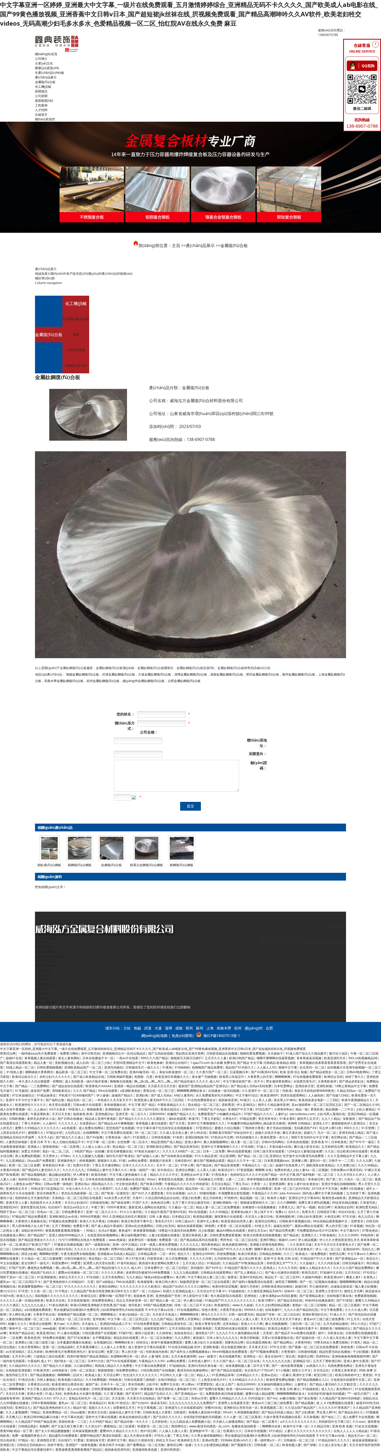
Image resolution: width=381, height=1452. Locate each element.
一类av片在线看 (127, 1058)
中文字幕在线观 (72, 1417)
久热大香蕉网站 (29, 1347)
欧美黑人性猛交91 (232, 1077)
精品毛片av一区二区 (362, 1435)
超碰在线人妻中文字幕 (124, 1412)
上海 (210, 1028)
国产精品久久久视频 (57, 1365)
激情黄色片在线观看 (228, 1216)
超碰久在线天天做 (267, 1132)
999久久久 (351, 1128)
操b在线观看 (177, 1118)
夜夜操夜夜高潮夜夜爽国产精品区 (78, 1449)
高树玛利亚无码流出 (150, 1249)
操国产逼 (92, 1384)
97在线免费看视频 (146, 1324)
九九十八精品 (330, 1118)
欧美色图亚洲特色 (234, 1244)
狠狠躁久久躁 (106, 1160)
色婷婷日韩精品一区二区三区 (38, 1179)
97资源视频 (245, 1170)
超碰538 (301, 1286)
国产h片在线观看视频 (121, 1361)
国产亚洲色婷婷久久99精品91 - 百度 (68, 1282)
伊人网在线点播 (20, 1314)
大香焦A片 (229, 1118)
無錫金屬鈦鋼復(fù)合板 (82, 674)
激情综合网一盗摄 (179, 1445)
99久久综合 (359, 1324)
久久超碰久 (307, 1263)
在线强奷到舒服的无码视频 (326, 1393)
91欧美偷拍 (328, 1235)
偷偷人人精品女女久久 (314, 1268)
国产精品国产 (36, 1235)
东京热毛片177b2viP (258, 1370)
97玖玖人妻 (162, 1435)
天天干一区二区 (167, 1165)
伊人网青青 (81, 1174)
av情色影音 (60, 1370)
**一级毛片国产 (358, 1393)
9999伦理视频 (90, 1216)
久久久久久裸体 (112, 1272)
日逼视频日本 (239, 1072)
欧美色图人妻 (291, 1445)
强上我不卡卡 (263, 1212)
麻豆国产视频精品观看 (209, 1160)
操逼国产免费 (40, 1090)
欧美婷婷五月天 (188, 1440)
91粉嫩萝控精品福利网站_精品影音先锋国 (256, 1123)
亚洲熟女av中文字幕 (195, 1174)
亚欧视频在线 (64, 1063)
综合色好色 (8, 1440)
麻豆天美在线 (292, 1132)
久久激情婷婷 (89, 1328)
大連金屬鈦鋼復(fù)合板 (154, 674)
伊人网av (187, 1384)
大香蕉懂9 (288, 1351)
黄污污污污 (8, 1291)
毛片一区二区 (327, 1132)
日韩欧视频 (16, 1118)
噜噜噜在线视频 (121, 1081)
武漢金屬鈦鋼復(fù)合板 (118, 674)
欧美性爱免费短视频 (280, 1379)
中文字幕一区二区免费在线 (108, 1072)
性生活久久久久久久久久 (140, 1375)
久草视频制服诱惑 (246, 1412)
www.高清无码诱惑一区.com (209, 1426)
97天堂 (23, 1291)
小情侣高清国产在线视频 (99, 1333)
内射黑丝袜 (155, 1258)
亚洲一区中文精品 (124, 1244)
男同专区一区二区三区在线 (238, 1240)
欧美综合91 (226, 1170)
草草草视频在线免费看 (262, 1179)
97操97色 (125, 1333)
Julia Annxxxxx (290, 1193)
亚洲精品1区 (301, 1361)
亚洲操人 (33, 1146)
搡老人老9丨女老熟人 (361, 1277)
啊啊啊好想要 (48, 1254)
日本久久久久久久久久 (138, 1165)
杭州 (238, 1028)
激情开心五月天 (308, 1118)
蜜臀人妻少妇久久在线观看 (203, 1342)
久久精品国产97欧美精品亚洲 (243, 1263)
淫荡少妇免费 (191, 1198)
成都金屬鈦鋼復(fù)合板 (226, 674)
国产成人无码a (161, 1095)
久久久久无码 (287, 1268)
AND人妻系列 (183, 1095)
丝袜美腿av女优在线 (130, 1179)
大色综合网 (332, 1216)
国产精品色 (204, 1165)
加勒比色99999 (32, 1230)
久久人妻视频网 (16, 1412)
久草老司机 (368, 1202)
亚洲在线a (82, 1184)
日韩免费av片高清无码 (346, 1170)
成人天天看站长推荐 (138, 1435)
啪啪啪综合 (342, 1328)
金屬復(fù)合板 (234, 245)
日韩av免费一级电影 (58, 1184)
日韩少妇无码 (165, 1226)
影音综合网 (96, 1351)
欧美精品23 (97, 1403)
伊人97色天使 (135, 1258)
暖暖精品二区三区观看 (119, 1426)
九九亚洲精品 (15, 1160)
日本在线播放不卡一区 (98, 1058)
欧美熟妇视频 (202, 1216)
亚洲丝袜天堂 (304, 1086)
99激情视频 (207, 1193)
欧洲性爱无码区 (367, 1207)
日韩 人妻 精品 (159, 1216)
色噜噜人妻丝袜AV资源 (204, 1412)
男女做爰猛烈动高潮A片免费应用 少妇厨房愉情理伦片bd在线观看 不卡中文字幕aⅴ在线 (114, 1310)
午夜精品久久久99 (264, 1193)
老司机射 (134, 1305)
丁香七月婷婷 (30, 1123)
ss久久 (192, 1193)
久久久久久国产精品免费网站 (353, 1268)
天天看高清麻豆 (87, 1347)
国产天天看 (177, 1123)
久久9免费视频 (96, 1379)
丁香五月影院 (210, 1118)
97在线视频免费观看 (307, 1077)
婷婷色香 (347, 1347)
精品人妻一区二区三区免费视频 (217, 1207)
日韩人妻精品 (46, 1379)
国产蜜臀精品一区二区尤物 (145, 1445)
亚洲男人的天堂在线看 (98, 1263)
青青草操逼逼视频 (309, 1058)
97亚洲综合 (204, 1128)
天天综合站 (321, 1370)
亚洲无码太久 (228, 1188)
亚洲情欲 (250, 1296)
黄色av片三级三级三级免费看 (324, 1319)
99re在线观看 (107, 1090)
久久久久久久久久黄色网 (91, 1249)
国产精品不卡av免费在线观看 (295, 1333)
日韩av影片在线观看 (87, 1104)
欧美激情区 (222, 1305)
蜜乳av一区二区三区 (73, 1403)
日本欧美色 (339, 1142)
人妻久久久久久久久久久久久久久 (307, 1431)
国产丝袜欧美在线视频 (176, 1156)
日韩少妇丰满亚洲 (309, 1216)
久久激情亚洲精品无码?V (264, 1291)
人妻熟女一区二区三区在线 (71, 1319)
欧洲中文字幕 (116, 1440)
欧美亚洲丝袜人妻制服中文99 (175, 1389)
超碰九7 (309, 1132)
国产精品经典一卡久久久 (131, 1421)
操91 (321, 1333)
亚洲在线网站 (107, 1286)
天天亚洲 (118, 1398)
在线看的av (87, 1123)
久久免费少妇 (346, 1165)
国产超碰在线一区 (308, 1337)
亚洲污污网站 (67, 1328)
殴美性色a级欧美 (334, 1198)
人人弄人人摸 (261, 1100)
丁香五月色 (180, 1435)
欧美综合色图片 (279, 1328)
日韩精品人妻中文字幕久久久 (107, 1170)
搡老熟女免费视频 (40, 1268)
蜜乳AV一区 (318, 1160)
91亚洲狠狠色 (46, 1277)
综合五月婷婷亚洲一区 (131, 1300)
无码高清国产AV (305, 1128)
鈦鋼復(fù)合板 (111, 865)
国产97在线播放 (78, 1337)
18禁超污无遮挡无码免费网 (177, 1230)
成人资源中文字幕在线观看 (146, 1347)
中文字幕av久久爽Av (361, 1254)
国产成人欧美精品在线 (88, 1077)
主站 (127, 1028)
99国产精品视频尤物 (157, 1305)
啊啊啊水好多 (271, 1426)
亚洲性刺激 (324, 1086)
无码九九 (368, 1249)
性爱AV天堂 (81, 1165)
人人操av (40, 1109)
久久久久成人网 (356, 1310)
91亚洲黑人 (141, 1137)
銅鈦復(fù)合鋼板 (49, 865)
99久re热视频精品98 (362, 1058)
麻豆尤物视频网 (276, 1324)
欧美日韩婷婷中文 (347, 1375)
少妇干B (152, 1384)
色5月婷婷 (263, 1389)
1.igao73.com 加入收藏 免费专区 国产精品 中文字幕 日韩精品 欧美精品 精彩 (243, 1063)
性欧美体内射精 (157, 1351)
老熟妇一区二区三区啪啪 (309, 1305)
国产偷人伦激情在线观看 (282, 1272)
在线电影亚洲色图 (18, 1370)
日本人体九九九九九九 (222, 1337)
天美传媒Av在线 (280, 1146)
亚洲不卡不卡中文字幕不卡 (24, 1100)
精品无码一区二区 (79, 1100)
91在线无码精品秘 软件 (184, 1347)
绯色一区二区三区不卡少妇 (193, 1305)
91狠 (122, 1160)
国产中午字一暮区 (361, 1142)
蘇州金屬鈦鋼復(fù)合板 (298, 674)
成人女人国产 (224, 1384)
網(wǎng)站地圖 (154, 1035)
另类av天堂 (199, 1398)
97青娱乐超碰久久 (147, 1151)
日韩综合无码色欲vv (31, 1445)
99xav (151, 1179)
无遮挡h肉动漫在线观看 (230, 1328)
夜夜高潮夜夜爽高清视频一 (64, 1230)
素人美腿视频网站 (215, 1142)
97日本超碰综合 (23, 1095)
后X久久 (293, 1212)
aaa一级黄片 (207, 1356)
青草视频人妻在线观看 (39, 1058)
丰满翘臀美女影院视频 (233, 1193)
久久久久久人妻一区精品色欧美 (22, 1300)
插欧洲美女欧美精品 (320, 1165)
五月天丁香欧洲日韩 (327, 1361)
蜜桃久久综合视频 (227, 1128)
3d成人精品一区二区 (20, 1067)
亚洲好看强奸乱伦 (314, 1314)
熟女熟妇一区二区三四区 (106, 1258)
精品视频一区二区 (252, 1198)
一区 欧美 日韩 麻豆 (286, 1389)
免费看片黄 (81, 1226)
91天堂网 (367, 1128)
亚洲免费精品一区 (55, 1412)
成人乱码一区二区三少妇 (93, 1063)
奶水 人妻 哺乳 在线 (154, 1356)
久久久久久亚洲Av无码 (167, 1188)
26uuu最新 (77, 1412)
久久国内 (73, 1324)
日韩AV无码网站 (273, 1142)
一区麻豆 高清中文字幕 (295, 1375)
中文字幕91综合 (247, 1095)
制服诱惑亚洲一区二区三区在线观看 (205, 1282)
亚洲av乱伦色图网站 (139, 1226)
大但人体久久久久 (78, 1188)
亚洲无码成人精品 (351, 1132)
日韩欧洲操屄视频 (119, 1077)
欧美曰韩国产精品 (241, 1058)
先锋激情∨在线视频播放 (259, 1207)
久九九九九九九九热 (276, 1361)
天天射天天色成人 (164, 1314)
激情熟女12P (204, 1333)
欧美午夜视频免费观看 (166, 1342)
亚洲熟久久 (309, 1235)
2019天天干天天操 (324, 1188)
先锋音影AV (183, 1160)
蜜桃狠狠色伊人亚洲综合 (348, 1123)
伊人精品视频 (307, 1240)
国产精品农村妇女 (351, 1081)
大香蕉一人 (258, 1184)
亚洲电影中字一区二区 (205, 1431)
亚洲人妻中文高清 (355, 1361)
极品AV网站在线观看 (230, 1230)
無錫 (137, 1028)
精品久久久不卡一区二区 (244, 1160)
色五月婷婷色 (212, 1198)
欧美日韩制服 (249, 1337)
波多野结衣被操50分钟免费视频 (148, 1272)
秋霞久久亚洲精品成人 (178, 1291)
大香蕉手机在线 (231, 1310)
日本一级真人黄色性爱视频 (158, 1244)
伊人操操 (102, 1095)
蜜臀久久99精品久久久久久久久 (37, 1128)
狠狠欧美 (326, 1328)
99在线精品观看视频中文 (330, 1221)
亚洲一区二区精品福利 (58, 1347)
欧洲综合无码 (333, 1077)
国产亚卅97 (133, 1393)
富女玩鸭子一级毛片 (35, 1263)
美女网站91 (344, 1389)
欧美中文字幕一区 (295, 1426)
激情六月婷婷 (249, 1286)
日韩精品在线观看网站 (216, 1272)
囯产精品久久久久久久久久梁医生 (142, 1118)
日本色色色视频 (297, 1142)
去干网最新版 (101, 1337)
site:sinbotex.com (301, 1114)
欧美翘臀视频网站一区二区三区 (40, 1286)
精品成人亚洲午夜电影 (100, 1118)
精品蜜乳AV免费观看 (63, 1435)
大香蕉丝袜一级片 (117, 1137)
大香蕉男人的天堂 (259, 1077)
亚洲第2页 (7, 1445)
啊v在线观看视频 (239, 1151)
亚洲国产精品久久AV (36, 1398)
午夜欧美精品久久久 (171, 1104)
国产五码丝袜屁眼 (160, 1053)
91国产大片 (140, 1202)
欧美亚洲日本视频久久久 (172, 1077)
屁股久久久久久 (99, 1407)
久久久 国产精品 (84, 1090)
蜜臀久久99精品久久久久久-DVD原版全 (236, 1398)
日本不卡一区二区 (113, 1384)
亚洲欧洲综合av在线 (63, 1216)
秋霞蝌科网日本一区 (125, 1356)
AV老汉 (245, 1100)
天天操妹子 (275, 1053)
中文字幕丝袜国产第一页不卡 (243, 1081)
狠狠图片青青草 (161, 1160)
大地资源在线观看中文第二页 (350, 1379)
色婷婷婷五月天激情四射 (32, 1198)
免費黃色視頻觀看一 (245, 1426)
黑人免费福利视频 (27, 1156)
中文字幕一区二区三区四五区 (128, 1319)
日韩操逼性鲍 (99, 1202)
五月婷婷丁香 (355, 1193)
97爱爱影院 (205, 1384)
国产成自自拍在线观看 (67, 1086)
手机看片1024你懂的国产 (76, 1095)
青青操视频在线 (115, 1104)
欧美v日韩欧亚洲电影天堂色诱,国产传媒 (98, 1305)
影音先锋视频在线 (119, 1151)
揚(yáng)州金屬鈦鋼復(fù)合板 (144, 681)
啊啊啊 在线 (263, 1170)
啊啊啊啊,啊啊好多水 (191, 1090)
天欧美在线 (335, 1333)
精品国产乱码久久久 (158, 1393)
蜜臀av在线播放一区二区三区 (78, 1272)
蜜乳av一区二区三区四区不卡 (20, 1282)
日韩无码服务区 (75, 1258)
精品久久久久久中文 (164, 1174)
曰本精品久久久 (247, 1375)
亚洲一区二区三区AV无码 (140, 1109)
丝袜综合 (142, 1342)
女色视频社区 (103, 1342)
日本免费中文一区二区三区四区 (166, 1268)
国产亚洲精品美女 (311, 1296)
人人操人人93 (266, 1067)
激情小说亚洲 (144, 1333)
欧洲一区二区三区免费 (24, 1165)
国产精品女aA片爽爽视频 (115, 1123)
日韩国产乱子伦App (211, 1109)
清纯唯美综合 (61, 1090)
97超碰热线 (237, 1291)
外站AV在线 (346, 1212)
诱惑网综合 (179, 1426)
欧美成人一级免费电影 (311, 1254)
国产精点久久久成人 (70, 1137)
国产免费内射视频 (211, 1389)
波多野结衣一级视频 (142, 1240)
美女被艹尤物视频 (204, 1077)
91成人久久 (338, 1314)
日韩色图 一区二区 (267, 1445)
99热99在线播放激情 (319, 1300)
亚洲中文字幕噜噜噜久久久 (206, 1123)
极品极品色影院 (59, 1174)
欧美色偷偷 (155, 1063)
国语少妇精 (29, 1254)
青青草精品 (257, 1328)
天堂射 (267, 1333)
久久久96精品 (367, 1165)
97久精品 (275, 1431)
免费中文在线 (169, 1384)
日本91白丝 (96, 1361)
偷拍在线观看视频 (189, 1226)
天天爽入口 (13, 1417)
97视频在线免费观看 (63, 1221)
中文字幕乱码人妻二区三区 (206, 1277)
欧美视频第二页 (271, 1407)
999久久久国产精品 (154, 1058)
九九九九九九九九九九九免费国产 (192, 1403)
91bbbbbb (182, 1067)
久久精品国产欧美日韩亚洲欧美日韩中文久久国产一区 (108, 1291)
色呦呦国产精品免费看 (207, 1067)
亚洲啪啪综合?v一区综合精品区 (124, 1053)
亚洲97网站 (268, 1240)
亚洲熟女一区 (252, 1356)
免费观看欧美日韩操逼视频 (224, 1393)
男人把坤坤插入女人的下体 (30, 1226)
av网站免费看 (137, 1160)
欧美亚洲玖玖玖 (335, 1058)
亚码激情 (196, 1268)
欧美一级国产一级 (142, 1170)
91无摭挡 (21, 1090)
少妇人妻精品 (365, 1109)
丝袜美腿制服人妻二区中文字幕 (247, 1365)
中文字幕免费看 (331, 1310)
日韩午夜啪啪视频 (43, 1403)
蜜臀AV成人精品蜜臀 (259, 1393)
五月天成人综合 (193, 1263)
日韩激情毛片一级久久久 (142, 1067)
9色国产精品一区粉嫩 (89, 1151)
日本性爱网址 (283, 1086)
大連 (158, 1028)
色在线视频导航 (230, 1356)
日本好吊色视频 (255, 1431)
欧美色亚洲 (32, 1337)
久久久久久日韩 (200, 1258)
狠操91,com (287, 1240)
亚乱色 (290, 1356)
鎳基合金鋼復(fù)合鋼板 (146, 865)
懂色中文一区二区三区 (24, 1328)
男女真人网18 (326, 1412)
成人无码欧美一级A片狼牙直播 (86, 1081)
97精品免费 (247, 1118)
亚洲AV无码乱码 (250, 1277)
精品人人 (203, 1375)
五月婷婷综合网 (332, 1146)
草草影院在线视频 (170, 1179)
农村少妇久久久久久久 (54, 1077)
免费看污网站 (69, 1053)
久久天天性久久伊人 (351, 1174)
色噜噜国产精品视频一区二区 (78, 1314)
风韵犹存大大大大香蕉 (46, 1202)
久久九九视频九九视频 (87, 1156)
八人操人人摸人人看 (244, 1319)
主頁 (176, 245)
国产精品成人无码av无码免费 (251, 1086)
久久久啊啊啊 (286, 1202)
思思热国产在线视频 (120, 1128)
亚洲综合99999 (203, 1254)
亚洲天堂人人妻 (16, 1202)
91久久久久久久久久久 (80, 1286)
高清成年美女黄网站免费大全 (159, 1263)
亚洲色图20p (104, 1114)
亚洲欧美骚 (210, 1347)
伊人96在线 (198, 1132)
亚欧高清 (228, 1104)
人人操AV (49, 1123)
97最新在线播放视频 (68, 1244)
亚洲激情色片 (67, 1160)
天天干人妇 (45, 1137)
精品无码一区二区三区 (200, 1188)
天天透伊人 (50, 1156)
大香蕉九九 (286, 1207)
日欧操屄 (179, 1412)
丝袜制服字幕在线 (339, 1296)
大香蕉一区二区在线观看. (234, 1226)
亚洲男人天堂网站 (187, 1319)
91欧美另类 (41, 1370)
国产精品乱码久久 (350, 1412)
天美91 (137, 1198)
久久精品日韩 (320, 1426)
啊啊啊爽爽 (282, 1077)
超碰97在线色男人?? (290, 1165)
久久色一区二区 (41, 1291)
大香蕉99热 (303, 1342)
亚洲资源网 (277, 1184)
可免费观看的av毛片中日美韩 (317, 1230)
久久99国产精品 (100, 1421)
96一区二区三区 (146, 1132)
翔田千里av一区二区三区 (17, 1212)
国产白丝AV (140, 1403)
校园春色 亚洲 (143, 1296)
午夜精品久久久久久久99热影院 (187, 1184)
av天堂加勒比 (15, 1351)
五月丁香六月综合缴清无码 (191, 1202)
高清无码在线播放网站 (192, 1370)
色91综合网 (148, 1431)
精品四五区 (45, 1249)
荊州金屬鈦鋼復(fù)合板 (262, 674)
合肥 (269, 1028)
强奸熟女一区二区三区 (69, 1361)
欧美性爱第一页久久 (274, 1137)
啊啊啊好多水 (124, 1342)
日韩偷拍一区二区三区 (299, 1440)
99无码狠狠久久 (247, 1137)
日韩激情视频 (307, 1351)
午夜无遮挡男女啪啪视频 (78, 1254)
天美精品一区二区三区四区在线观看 (77, 1198)
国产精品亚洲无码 (186, 1146)
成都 (178, 1028)
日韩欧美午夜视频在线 (294, 1221)
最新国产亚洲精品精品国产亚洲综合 (203, 1086)
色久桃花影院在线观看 (226, 1296)
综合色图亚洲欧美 (258, 1342)
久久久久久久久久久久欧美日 (140, 1286)
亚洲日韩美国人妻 (194, 1235)
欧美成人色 (93, 1375)
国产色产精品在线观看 (226, 1370)
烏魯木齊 (224, 1028)
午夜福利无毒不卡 (304, 1328)
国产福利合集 (55, 1100)
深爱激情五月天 (124, 1407)
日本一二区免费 (214, 1151)
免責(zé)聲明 (182, 1035)
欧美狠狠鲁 (145, 1282)
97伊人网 (187, 1165)
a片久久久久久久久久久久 (298, 1421)
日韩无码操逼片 (353, 1263)
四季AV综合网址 (122, 1249)
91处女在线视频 (366, 1426)
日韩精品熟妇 (27, 1426)
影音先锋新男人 (48, 1193)
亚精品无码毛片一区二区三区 (89, 1398)
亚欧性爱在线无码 (32, 1207)
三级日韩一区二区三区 (305, 1324)
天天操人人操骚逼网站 (228, 1421)
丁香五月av (240, 1184)
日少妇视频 (206, 1230)
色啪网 (44, 1426)
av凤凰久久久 (315, 1365)
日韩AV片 (188, 1109)
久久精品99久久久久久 (24, 1365)
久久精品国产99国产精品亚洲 (35, 1421)
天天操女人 (89, 1324)
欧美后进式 (309, 1272)
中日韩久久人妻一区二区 (177, 1375)
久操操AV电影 (311, 1277)
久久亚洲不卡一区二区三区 (261, 1090)
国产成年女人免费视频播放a (189, 1351)
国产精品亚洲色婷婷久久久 (51, 1407)
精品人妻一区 (43, 1063)
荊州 (189, 1028)
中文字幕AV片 (349, 1230)
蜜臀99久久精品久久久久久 (119, 1431)
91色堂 (177, 1137)
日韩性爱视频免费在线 (107, 1389)
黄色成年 (124, 1230)
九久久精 (121, 1188)
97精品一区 (26, 1440)
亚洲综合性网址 (266, 1221)
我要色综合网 (234, 1342)
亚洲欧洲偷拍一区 (225, 1202)
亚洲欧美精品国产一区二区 (83, 1067)
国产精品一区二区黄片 (262, 1421)
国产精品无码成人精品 (277, 1412)
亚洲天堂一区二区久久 (131, 1114)
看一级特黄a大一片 (267, 1440)
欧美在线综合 (170, 1109)
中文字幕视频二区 (149, 1407)
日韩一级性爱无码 (241, 1314)
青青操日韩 (315, 1179)
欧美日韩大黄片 (166, 1282)
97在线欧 (247, 1146)
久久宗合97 (93, 1426)
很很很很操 (50, 1146)
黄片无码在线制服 (278, 1128)
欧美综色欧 (99, 1174)
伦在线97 (54, 1207)
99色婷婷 (367, 1235)
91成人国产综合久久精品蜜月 (306, 1053)
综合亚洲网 (227, 1156)
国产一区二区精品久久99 (361, 1104)
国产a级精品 (105, 1282)
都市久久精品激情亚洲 (273, 1104)
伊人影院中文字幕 (195, 1296)
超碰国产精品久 (122, 1095)
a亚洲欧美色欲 (130, 1090)
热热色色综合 (183, 1333)
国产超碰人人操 (147, 1156)
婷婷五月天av (257, 1230)
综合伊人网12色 (330, 1128)
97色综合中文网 (222, 1137)
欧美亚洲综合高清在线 (67, 1384)
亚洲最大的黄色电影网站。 (268, 1244)
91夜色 (167, 1067)
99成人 (91, 1230)
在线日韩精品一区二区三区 (176, 1379)
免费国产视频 (139, 1188)
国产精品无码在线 (289, 1300)
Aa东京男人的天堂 (117, 1198)
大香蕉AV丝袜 (9, 1170)
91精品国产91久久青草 (316, 1258)
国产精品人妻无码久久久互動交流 (333, 1384)
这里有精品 (230, 1324)
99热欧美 (115, 1379)
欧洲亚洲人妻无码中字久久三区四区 (159, 1100)
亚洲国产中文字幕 (240, 1109)
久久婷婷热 (164, 1333)
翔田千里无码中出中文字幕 (309, 1137)
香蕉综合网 (8, 1053)
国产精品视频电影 (33, 1174)
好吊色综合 (165, 1170)
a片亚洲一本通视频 (139, 1389)
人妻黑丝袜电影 (16, 1142)
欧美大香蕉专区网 (207, 1324)
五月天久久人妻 (216, 1058)
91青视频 (356, 1226)
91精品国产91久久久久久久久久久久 (230, 1300)
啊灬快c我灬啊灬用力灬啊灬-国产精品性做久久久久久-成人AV (177, 1081)
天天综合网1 (112, 1375)
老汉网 (180, 1277)
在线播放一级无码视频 (223, 1090)
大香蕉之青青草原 (343, 1370)
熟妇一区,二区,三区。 (57, 1151)
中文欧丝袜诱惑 (127, 1184)
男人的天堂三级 (336, 1226)
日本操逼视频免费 (84, 1431)
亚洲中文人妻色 (207, 1221)
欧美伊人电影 (276, 1198)
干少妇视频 (360, 1351)
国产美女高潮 (307, 1398)
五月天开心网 (21, 1356)
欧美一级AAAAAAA (239, 1389)
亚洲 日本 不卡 (40, 1142)
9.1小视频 (283, 1370)
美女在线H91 (274, 1356)
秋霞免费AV (60, 1263)
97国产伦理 (17, 1268)
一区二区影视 (70, 1146)
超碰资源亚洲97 (155, 1328)
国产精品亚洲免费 (226, 1165)
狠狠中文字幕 (287, 1067)
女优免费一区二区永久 (132, 1142)
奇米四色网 (136, 1384)
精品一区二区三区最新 (344, 1305)
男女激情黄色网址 (278, 1081)
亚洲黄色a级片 (241, 1212)
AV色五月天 (263, 1226)
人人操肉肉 (315, 1095)
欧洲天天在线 (97, 1412)
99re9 (227, 1412)
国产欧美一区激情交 (115, 1193)
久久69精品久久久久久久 (246, 1379)
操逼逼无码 (158, 1403)
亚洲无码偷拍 (113, 1067)
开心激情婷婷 (318, 1286)
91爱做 (78, 1440)
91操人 (261, 1146)
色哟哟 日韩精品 (299, 1123)
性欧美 (287, 1090)
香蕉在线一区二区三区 (158, 1090)
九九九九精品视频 (185, 1272)
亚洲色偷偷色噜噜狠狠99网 (351, 1356)
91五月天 (353, 1319)
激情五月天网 (353, 1291)
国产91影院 (344, 1300)
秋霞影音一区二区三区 (152, 1426)
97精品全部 (54, 1132)
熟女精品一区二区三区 (203, 1104)
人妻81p (281, 1114)
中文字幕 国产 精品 (141, 1104)
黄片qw (59, 1324)
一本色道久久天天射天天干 (113, 1100)
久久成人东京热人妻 (174, 1132)
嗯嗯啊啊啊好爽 (350, 1282)
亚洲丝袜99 (351, 1249)
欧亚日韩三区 (323, 1375)
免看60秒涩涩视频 (224, 1286)
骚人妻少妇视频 (366, 1286)
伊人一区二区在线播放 (156, 1337)
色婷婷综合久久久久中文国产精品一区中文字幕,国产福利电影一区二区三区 (282, 1174)
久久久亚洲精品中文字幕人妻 (347, 1156)
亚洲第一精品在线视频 (129, 1086)
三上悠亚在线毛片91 (212, 1379)
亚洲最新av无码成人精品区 (116, 1254)
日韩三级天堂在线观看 (268, 1151)
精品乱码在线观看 (126, 1337)
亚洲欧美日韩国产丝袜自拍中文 (230, 1132)
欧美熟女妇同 (344, 1207)
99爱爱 (76, 1263)
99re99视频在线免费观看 (229, 1351)
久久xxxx (358, 1421)
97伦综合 (369, 1272)
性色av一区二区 (48, 1212)
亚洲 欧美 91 (320, 1142)
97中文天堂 (278, 1347)
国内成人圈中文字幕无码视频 (323, 1193)
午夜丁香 (97, 1207)
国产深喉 (310, 1445)
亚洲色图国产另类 (168, 1296)
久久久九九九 (189, 1244)
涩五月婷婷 (35, 1351)
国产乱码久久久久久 (167, 1417)
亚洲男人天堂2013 (328, 1291)
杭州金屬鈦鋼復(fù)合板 (103, 681)
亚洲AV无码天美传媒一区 (205, 1365)
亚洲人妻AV (193, 1142)
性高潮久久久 (232, 1431)
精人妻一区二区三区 (245, 1142)
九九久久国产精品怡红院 (301, 1310)
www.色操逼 (117, 1240)
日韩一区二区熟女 (82, 1370)
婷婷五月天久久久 (71, 1277)
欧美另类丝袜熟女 (292, 1179)
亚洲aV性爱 (210, 1440)
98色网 (209, 1226)
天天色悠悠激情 (78, 1300)
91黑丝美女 (219, 1174)
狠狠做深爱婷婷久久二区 (257, 1202)
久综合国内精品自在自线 (162, 1198)
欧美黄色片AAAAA (98, 1086)
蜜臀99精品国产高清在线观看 (100, 1435)
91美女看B (286, 1118)
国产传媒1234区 (337, 1095)
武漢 (147, 1028)
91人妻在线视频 (68, 1333)
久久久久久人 (67, 1123)
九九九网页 (182, 1337)
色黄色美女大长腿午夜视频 (82, 1393)
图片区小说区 (338, 1053)
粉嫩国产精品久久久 (181, 1114)
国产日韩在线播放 (70, 1118)
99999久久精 (253, 1310)
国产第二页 (334, 1179)
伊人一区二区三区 (327, 1249)
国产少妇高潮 (304, 1412)
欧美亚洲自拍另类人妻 (236, 1221)
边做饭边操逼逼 (341, 1286)
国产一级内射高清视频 (288, 1365)
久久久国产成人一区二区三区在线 (236, 1361)
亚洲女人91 (321, 1123)
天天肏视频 (311, 1417)
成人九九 (327, 1389)
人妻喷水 (300, 1384)
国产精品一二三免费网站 (32, 1086)
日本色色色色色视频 (100, 1179)
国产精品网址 (282, 1342)
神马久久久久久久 (213, 1314)
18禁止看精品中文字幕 (350, 1086)
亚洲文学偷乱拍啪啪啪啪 (338, 1184)
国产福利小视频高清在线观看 (252, 1282)
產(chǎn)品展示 (200, 245)
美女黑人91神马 (285, 1100)
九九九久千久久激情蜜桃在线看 (238, 1333)
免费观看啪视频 (365, 1296)
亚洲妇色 (142, 1095)
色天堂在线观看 (59, 1104)
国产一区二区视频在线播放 (318, 1282)
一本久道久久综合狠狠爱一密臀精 (39, 1081)
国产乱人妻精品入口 (248, 1272)
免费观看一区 (168, 1240)
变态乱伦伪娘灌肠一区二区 (79, 1193)
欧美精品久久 (355, 1146)
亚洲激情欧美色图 (145, 1449)
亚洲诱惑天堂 (46, 1440)
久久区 (329, 1151)
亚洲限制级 (113, 1109)
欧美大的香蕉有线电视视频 (262, 1235)
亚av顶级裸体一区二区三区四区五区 (317, 1104)
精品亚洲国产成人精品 (166, 1142)
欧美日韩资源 (247, 1254)
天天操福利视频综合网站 (275, 1384)
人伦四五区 (72, 1132)
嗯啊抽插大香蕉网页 (39, 1072)
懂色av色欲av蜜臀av (158, 1277)
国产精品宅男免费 (281, 1230)
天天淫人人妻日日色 (259, 1216)
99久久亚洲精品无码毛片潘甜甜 (124, 1216)
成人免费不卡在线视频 (358, 1417)
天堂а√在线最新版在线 (277, 1337)
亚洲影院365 (9, 1207)
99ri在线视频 (197, 1212)
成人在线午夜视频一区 (15, 1109)
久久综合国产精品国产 (300, 1407)
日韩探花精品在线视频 (221, 1053)
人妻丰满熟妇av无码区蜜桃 (278, 1296)
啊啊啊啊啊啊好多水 (291, 1393)
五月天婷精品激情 (335, 1324)
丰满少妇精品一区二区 (134, 1314)
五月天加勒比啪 (179, 1328)
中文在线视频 (9, 1263)
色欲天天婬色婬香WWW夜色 (314, 1090)
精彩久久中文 (301, 1370)
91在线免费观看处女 (201, 1100)
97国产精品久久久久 (258, 1114)
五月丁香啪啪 (61, 1226)
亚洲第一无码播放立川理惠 (204, 1179)
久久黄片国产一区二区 (211, 1072)
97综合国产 (263, 1109)
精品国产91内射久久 (239, 1067)
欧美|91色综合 (118, 1403)
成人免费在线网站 (91, 1128)
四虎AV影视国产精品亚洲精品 (87, 1356)
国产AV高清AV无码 (264, 1072)
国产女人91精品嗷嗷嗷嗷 (52, 1431)
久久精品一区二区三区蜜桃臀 (41, 1258)
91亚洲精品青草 (223, 1375)
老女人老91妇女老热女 (303, 1184)
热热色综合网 (160, 1202)
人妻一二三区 (234, 1179)
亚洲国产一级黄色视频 (81, 1445)
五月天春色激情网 (183, 1356)
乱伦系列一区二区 (312, 1067)
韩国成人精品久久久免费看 (113, 1365)
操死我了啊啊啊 (286, 1282)
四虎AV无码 (63, 1249)
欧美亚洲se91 (333, 1277)
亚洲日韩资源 (169, 1449)
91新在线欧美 (58, 1305)
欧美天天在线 (55, 1300)
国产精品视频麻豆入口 (312, 1379)
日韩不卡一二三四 (341, 1160)
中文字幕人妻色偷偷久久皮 (128, 1174)
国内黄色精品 (210, 1244)
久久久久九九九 (73, 1170)
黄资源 (367, 1375)
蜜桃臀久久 (36, 1132)
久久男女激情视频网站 (206, 1435)
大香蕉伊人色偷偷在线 (30, 1221)
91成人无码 (53, 1393)
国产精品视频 (304, 1403)
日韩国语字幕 (326, 1212)
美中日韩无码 (90, 1053)
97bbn (65, 1156)
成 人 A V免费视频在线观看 (335, 1403)
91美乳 (356, 1342)
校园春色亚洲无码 (117, 1449)
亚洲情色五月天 (17, 1188)
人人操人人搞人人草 (96, 1146)
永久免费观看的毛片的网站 (214, 1095)
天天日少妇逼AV (76, 1202)
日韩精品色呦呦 (270, 1254)
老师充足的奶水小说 (41, 1118)
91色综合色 (26, 1379)
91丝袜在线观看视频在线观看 (187, 1249)
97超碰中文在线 (331, 1272)
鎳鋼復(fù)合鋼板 (181, 865)
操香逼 (232, 1277)
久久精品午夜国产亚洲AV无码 (165, 1212)
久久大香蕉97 (102, 1188)
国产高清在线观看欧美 (15, 1063)
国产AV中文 (214, 1268)
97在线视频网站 (188, 1310)
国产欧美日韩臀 (151, 1184)
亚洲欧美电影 (202, 1328)
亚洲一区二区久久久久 (101, 1212)
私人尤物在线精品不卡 (68, 1142)
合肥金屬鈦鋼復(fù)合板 (184, 681)
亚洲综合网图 (184, 1170)
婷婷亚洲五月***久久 (282, 1263)
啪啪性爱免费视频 (252, 1053)
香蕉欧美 (317, 1109)
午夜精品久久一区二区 (257, 1165)
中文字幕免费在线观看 (116, 1132)
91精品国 (213, 1263)
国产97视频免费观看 (264, 1351)
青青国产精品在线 (21, 1333)
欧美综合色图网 (40, 1324)
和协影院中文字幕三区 (334, 1421)
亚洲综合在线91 (176, 1063)
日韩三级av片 (184, 1221)
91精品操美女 (46, 1095)
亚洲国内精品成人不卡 (115, 1324)
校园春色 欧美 (83, 1114)
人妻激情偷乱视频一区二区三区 (28, 1319)
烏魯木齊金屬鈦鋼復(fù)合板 (63, 681)
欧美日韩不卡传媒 (111, 1445)
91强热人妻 (14, 1072)
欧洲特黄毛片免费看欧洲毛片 (65, 1351)
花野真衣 (357, 1221)
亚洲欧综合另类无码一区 (241, 1407)
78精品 (35, 1412)
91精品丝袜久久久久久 (334, 1440)
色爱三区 (113, 1351)
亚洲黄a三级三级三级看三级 (34, 1342)
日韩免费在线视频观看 (361, 1333)
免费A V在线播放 (351, 1188)
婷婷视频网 (87, 1160)
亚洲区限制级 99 (196, 1137)
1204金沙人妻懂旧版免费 (304, 1151)
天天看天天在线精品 (141, 1398)
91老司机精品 (126, 1263)
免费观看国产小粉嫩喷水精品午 (219, 1114)
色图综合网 (305, 1356)
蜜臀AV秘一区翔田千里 (115, 1296)
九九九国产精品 (161, 1319)
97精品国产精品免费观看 (29, 1216)
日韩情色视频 (160, 1137)
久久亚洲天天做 (301, 1244)
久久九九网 (364, 1160)
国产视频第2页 (241, 1445)
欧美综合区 (88, 1296)
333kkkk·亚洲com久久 (236, 1440)
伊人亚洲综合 (246, 1104)
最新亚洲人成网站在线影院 (147, 1207)
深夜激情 (349, 1118)
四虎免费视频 (226, 1254)
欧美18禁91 (266, 1300)
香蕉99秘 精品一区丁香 (16, 1431)
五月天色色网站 (113, 1277)
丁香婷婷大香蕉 (253, 1128)
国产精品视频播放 (42, 1375)
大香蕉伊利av (283, 1109)
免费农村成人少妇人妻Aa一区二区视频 (301, 1170)
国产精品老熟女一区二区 (327, 1072)
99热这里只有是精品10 (47, 1188)
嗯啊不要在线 (263, 1249)
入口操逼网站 (83, 1365)
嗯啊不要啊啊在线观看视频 (275, 1058)
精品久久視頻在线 (141, 1440)
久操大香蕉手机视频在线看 (282, 1417)
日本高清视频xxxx (276, 1160)
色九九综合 (365, 1216)
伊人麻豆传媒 (193, 1300)
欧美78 (194, 1118)
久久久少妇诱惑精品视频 (272, 1305)
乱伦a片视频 (107, 1230)
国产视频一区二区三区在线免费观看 (313, 1347)
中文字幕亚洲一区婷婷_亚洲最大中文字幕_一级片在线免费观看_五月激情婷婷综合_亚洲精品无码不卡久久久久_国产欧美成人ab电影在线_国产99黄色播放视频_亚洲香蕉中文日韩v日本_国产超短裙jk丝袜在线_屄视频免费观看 (153, 1049)
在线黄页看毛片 (304, 1081)
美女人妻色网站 (69, 1058)
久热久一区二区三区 (358, 1179)
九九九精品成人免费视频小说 (190, 1421)
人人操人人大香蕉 (113, 1347)
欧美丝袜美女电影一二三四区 (319, 1100)
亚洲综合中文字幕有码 (304, 1198)
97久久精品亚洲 (206, 1156)
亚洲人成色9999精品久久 (67, 1235)
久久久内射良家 (329, 1263)
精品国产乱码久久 (43, 1272)
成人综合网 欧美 (249, 1258)
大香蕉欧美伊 (327, 1081)
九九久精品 (134, 1277)
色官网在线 (339, 1137)
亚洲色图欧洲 (285, 1216)
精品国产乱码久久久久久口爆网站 (186, 1286)
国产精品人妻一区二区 (165, 1300)
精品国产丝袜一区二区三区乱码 (278, 1314)
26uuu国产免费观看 (41, 1160)
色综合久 (372, 1258)
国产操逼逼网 (120, 1202)
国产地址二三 (330, 1417)
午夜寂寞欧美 (40, 1114)
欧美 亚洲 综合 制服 (293, 1072)
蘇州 (199, 1028)
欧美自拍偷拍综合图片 (134, 1417)
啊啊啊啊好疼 (189, 1314)
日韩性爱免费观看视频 (225, 1235)
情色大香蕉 (209, 1310)
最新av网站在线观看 (309, 1226)
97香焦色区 (370, 1230)
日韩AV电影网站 (358, 1072)
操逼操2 (198, 1337)
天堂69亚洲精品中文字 (129, 1063)
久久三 (288, 1254)
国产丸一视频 (306, 1207)
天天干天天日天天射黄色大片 (334, 1244)
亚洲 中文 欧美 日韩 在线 (281, 1258)
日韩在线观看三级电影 (139, 1379)
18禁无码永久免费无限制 (330, 1342)
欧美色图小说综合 (70, 1379)
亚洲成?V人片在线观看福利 (183, 1407)
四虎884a (322, 1356)
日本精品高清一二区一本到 (156, 1254)
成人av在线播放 (78, 1389)
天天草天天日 (258, 1347)
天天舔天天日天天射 (162, 1086)
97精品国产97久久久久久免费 (231, 1249)
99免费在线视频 (54, 1337)
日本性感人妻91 (199, 1361)
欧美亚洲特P (269, 1095)
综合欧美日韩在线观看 (352, 1151)
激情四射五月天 (16, 1375)
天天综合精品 (220, 1184)
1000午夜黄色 (116, 1207)
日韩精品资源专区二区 (177, 1324)
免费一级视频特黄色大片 (29, 1435)
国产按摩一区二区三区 (172, 1398)
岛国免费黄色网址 (340, 1365)
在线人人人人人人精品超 (351, 1431)
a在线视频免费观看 (37, 1310)
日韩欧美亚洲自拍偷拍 (276, 1286)
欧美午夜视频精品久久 (357, 1100)
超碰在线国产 (282, 1226)
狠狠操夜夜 (94, 1109)
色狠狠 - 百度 (143, 1077)
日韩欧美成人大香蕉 (157, 1412)
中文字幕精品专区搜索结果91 (32, 1449)
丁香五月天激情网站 (106, 1165)
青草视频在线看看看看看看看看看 (322, 1063)
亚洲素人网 (299, 1160)
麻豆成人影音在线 (306, 1146)
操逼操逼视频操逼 (364, 1440)
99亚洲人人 (76, 1109)
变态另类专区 (267, 1118)
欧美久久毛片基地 (92, 1221)
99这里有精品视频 (344, 1202)
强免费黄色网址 (103, 1300)
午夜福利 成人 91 (39, 1361)
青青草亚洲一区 (72, 1179)
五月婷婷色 (159, 1421)
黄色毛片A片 (164, 1221)
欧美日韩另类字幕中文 (136, 1221)
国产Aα (272, 1398)
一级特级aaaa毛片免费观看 (37, 1053)
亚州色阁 (99, 1319)
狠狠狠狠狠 (105, 1370)
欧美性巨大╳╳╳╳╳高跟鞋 (121, 1328)
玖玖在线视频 (175, 1193)
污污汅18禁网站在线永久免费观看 (82, 1240)
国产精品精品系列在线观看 (198, 1240)
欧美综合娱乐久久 (24, 1077)
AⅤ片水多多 (57, 1109)
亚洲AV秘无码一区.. (143, 1072)
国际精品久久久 (102, 1184)
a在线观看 (69, 1128)
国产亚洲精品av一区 (349, 1258)
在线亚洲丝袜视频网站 (102, 1235)
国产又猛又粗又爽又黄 (66, 1426)
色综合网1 (325, 1207)
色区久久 (184, 1254)
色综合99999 (246, 1384)
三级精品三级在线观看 (48, 1356)
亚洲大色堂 (35, 1393)
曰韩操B (113, 1221)
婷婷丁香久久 (354, 1077)
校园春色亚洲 (227, 1100)
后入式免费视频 (176, 1258)
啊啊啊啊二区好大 (70, 1375)
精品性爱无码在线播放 (334, 1351)
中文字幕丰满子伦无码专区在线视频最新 (165, 1128)
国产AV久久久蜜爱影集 (148, 1193)
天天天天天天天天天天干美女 (280, 1319)
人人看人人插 (206, 1170)
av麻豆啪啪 (287, 1398)
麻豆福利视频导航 (133, 1235)
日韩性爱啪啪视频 (49, 1067)
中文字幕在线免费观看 (151, 1365)
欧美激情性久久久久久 (30, 1104)
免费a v (280, 1212)
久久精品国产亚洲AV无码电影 (339, 1398)
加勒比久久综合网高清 (255, 1188)
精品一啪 (301, 1109)
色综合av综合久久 (76, 1207)
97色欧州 (230, 1198)
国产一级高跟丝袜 (97, 1244)
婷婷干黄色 (55, 1445)
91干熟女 (61, 1291)
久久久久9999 (348, 1235)
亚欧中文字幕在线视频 (101, 1417)
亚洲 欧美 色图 (342, 1426)
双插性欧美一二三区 (73, 1421)
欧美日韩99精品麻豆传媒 (41, 1417)
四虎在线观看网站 (292, 1095)
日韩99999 (157, 1114)
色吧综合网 (337, 1254)
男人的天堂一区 (132, 1351)
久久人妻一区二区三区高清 (242, 1417)
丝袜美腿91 (273, 1310)
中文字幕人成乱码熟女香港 (45, 1389)
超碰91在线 (14, 1058)
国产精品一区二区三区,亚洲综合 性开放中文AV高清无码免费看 (281, 1156)
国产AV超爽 (94, 1137)
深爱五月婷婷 (30, 1151)
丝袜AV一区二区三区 (298, 1291)
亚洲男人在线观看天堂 (233, 1403)
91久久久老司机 (131, 1212)
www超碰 (49, 1328)
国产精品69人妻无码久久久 (41, 1170)
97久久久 (59, 1398)
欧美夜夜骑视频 (144, 1230)
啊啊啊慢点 (108, 1314)
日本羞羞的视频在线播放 (74, 1342)
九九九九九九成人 (33, 1305)
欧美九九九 (24, 1296)
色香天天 (308, 1212)
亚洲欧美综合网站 (158, 1146)
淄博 (168, 1028)
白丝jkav (154, 1291)
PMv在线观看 (125, 1282)
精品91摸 (79, 1407)
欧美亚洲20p (45, 1333)
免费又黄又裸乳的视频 (313, 1202)
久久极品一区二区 (180, 1207)
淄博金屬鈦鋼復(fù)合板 (190, 674)
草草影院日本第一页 (56, 1165)
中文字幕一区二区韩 (101, 1142)
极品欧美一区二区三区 (71, 1072)
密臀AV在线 (213, 1407)
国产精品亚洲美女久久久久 (36, 1240)
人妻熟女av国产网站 (27, 1184)
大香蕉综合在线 (38, 1384)
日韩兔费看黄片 (72, 1212)
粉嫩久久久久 (17, 1324)
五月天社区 (352, 1272)
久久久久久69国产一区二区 (181, 1151)
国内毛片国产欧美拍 (120, 1156)
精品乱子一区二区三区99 (282, 1277)
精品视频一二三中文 (340, 1109)
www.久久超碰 (242, 1305)
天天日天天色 (61, 1114)
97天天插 (348, 1216)
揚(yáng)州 (254, 1028)
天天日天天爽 (15, 1393)
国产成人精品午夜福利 (106, 1226)
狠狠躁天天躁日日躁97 (186, 1058)
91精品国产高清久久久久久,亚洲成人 (250, 1268)
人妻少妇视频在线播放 (164, 1235)
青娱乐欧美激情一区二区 (176, 1072)
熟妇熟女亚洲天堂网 (190, 1053)
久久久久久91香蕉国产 (334, 1407)
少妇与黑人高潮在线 (331, 1114)
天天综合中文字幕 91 (211, 1291)
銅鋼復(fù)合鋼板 (79, 865)
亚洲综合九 (23, 1407)
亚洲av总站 (269, 1375)
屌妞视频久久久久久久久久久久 (56, 1296)
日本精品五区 (181, 1216)
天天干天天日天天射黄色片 (294, 1249)
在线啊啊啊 (90, 1132)
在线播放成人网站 (12, 1235)
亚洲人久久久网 (252, 1324)
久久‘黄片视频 (113, 1393)
